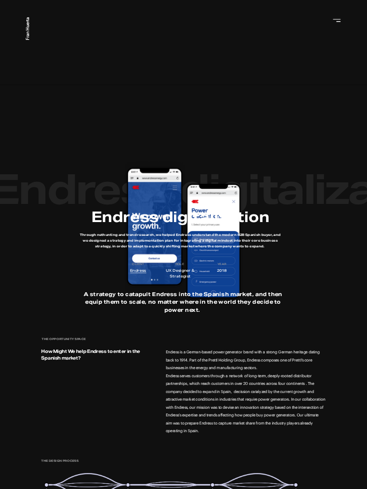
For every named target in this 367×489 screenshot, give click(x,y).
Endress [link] (138, 270)
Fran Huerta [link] (28, 29)
